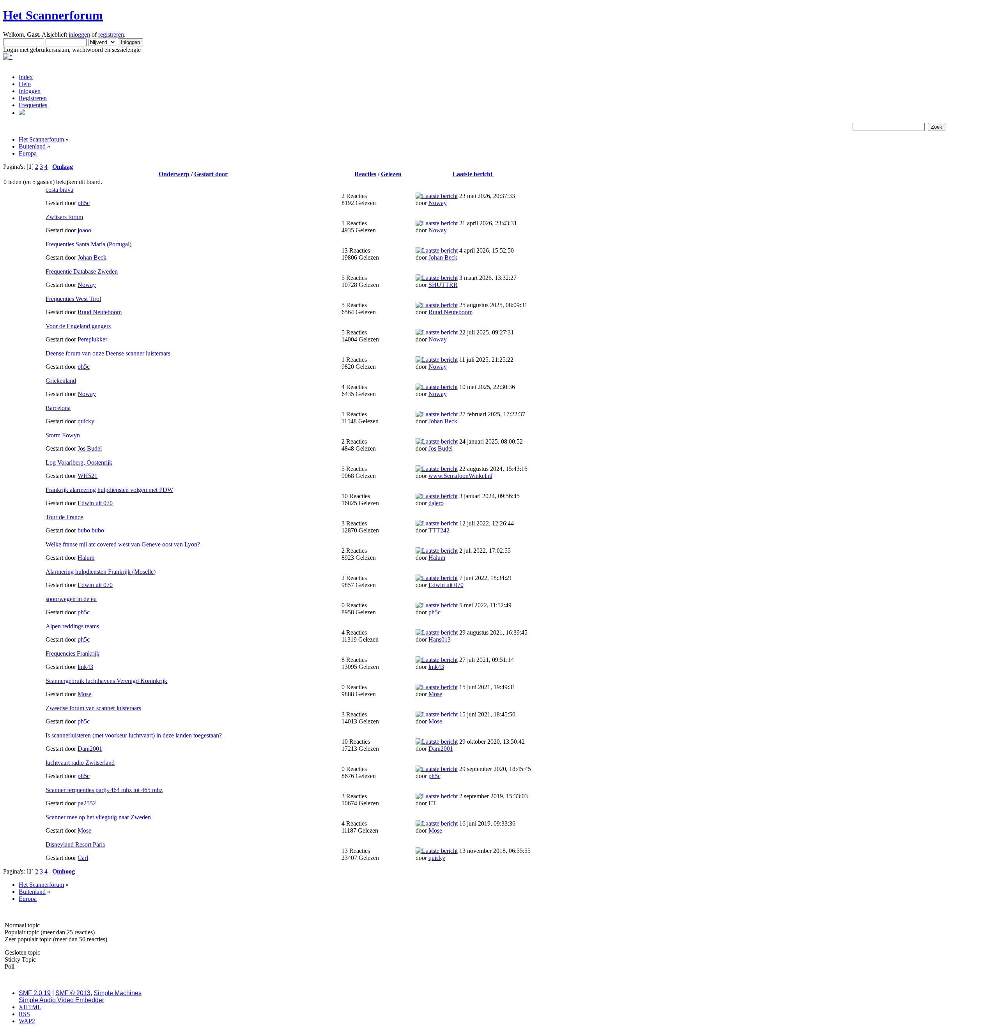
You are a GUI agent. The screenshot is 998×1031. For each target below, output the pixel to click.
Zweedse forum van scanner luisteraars (93, 708)
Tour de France (64, 517)
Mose (84, 694)
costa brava (59, 189)
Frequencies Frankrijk (72, 653)
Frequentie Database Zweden (82, 271)
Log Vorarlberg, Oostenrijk (79, 462)
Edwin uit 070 (95, 503)
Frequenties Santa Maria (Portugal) (88, 244)
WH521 (87, 475)
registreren (111, 34)
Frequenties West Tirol (73, 298)
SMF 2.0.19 (35, 993)
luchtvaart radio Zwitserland (80, 762)
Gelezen (391, 174)
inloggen (79, 34)
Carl (83, 857)
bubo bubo (91, 530)
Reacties (365, 174)
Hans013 (439, 639)
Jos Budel (90, 448)
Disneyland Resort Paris (75, 844)
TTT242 (438, 530)
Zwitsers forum (64, 217)
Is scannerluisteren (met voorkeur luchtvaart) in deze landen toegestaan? (134, 735)
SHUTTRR (443, 284)
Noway (437, 203)
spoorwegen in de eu (71, 599)
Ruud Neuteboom (100, 312)
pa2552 (87, 803)
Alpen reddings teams (72, 626)
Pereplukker (92, 339)
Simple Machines (118, 993)
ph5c (84, 203)
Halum (86, 557)
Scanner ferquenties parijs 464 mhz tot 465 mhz (104, 790)
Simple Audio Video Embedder (61, 1000)
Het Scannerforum (53, 15)
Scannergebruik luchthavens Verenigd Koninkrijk (106, 680)
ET (432, 803)
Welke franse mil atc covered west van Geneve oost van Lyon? (123, 544)
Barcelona (58, 408)
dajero (436, 503)
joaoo (84, 230)
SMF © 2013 (72, 993)
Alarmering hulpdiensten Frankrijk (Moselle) (101, 571)
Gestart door (211, 174)
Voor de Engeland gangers (78, 326)
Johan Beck (92, 257)
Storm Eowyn (63, 435)
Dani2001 (90, 748)
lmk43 (85, 666)
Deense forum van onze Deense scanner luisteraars (108, 353)
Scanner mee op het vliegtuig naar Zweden (98, 817)
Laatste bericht (473, 174)
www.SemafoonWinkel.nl (460, 475)
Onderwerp (174, 174)
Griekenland (61, 380)
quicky (86, 421)
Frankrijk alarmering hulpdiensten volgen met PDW (109, 489)
